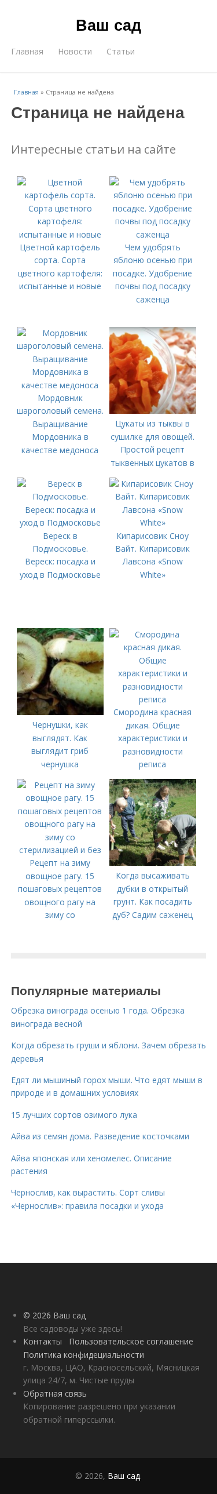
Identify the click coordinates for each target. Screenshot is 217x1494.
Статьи (120, 51)
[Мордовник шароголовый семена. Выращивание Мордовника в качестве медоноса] (60, 385)
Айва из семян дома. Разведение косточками (100, 1136)
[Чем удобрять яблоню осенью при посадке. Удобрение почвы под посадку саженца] (152, 234)
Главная (27, 51)
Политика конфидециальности (83, 1354)
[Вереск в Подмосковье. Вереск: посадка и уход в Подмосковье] (60, 522)
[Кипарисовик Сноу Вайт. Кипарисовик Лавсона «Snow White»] (152, 522)
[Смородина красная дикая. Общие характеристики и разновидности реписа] (152, 699)
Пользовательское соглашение (131, 1341)
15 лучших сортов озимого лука (74, 1114)
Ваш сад (108, 24)
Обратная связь (55, 1393)
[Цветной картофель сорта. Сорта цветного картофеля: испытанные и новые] (60, 234)
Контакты (42, 1341)
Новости (75, 51)
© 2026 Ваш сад (54, 1315)
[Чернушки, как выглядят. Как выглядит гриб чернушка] (60, 711)
